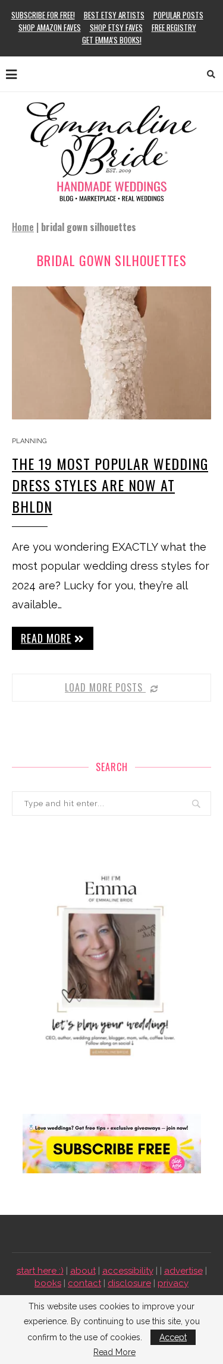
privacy (173, 1283)
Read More (114, 1352)
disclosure (129, 1283)
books (47, 1283)
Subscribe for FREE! (43, 15)
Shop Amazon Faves (49, 27)
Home (23, 227)
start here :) (40, 1270)
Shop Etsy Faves (116, 27)
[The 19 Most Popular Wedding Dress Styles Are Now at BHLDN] (111, 352)
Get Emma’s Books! (112, 40)
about (83, 1270)
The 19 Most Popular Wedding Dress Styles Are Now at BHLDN (110, 485)
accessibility (127, 1270)
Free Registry (174, 27)
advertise (183, 1270)
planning (29, 441)
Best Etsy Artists (114, 15)
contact (84, 1283)
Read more (46, 638)
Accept (173, 1337)
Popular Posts (178, 15)
